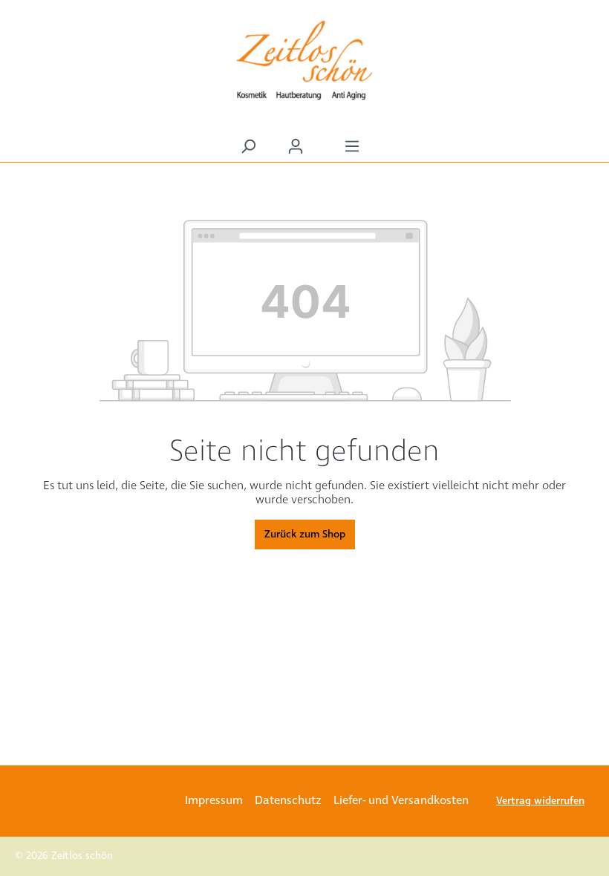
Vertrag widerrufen (540, 801)
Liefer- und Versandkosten (401, 800)
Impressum (214, 800)
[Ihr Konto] (295, 146)
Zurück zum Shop (304, 534)
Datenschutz (288, 800)
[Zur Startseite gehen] (304, 60)
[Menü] (352, 146)
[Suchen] (248, 146)
